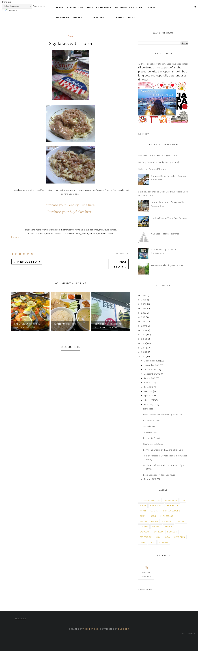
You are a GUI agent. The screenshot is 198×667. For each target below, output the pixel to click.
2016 (143, 339)
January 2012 (150, 479)
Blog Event (172, 505)
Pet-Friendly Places (128, 7)
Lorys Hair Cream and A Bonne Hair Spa (163, 450)
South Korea (156, 505)
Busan (143, 516)
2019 (143, 326)
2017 (143, 334)
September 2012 (152, 374)
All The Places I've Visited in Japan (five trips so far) (163, 64)
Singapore (167, 521)
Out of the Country (121, 17)
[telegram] (20, 254)
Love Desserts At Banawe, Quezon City (162, 414)
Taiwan (143, 521)
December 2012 (152, 360)
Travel (150, 7)
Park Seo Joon (167, 516)
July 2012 (148, 382)
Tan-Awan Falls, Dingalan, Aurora (167, 265)
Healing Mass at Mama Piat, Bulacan (169, 218)
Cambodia (158, 532)
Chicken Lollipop (151, 420)
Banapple (148, 408)
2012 (143, 356)
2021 (143, 317)
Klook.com (15, 237)
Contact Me (75, 7)
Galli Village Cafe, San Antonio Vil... (27, 326)
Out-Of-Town (170, 500)
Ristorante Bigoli (151, 438)
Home (59, 7)
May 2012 (148, 391)
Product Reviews (99, 7)
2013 (143, 352)
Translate (12, 10)
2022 (143, 313)
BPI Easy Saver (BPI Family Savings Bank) (158, 162)
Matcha (153, 511)
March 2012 (149, 400)
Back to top (185, 634)
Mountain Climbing (69, 17)
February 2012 (151, 404)
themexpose (90, 629)
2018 (143, 330)
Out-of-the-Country (150, 500)
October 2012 (151, 369)
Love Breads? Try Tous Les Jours (159, 475)
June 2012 (149, 387)
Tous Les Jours (150, 432)
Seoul (153, 516)
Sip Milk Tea (149, 426)
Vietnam (144, 527)
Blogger (123, 629)
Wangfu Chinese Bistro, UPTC (65, 326)
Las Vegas (144, 532)
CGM (158, 537)
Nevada (168, 527)
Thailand (180, 521)
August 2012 (150, 378)
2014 (143, 347)
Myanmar (163, 542)
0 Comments (123, 254)
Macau (154, 521)
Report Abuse (145, 589)
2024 (144, 304)
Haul (152, 542)
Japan (143, 511)
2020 (144, 321)
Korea (143, 505)
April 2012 (148, 395)
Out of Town (95, 17)
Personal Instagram (146, 574)
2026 (144, 295)
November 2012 (152, 365)
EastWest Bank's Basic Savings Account (158, 155)
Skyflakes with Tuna (153, 444)
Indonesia (172, 532)
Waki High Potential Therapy (152, 169)
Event (143, 542)
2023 (144, 308)
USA (183, 500)
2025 (143, 299)
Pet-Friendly (146, 537)
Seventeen (179, 537)
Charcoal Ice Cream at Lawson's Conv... (108, 326)
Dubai (167, 537)
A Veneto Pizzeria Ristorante (165, 233)
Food (70, 36)
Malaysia (156, 527)
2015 (143, 343)
